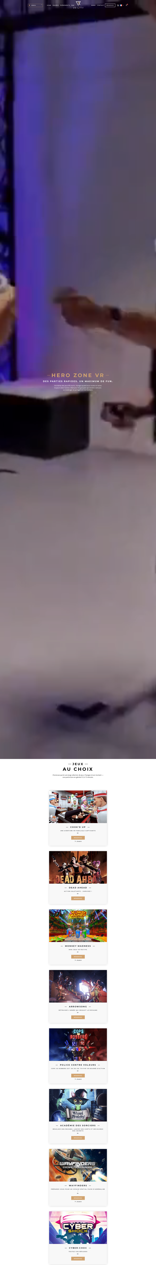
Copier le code (63, 654)
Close (82, 654)
